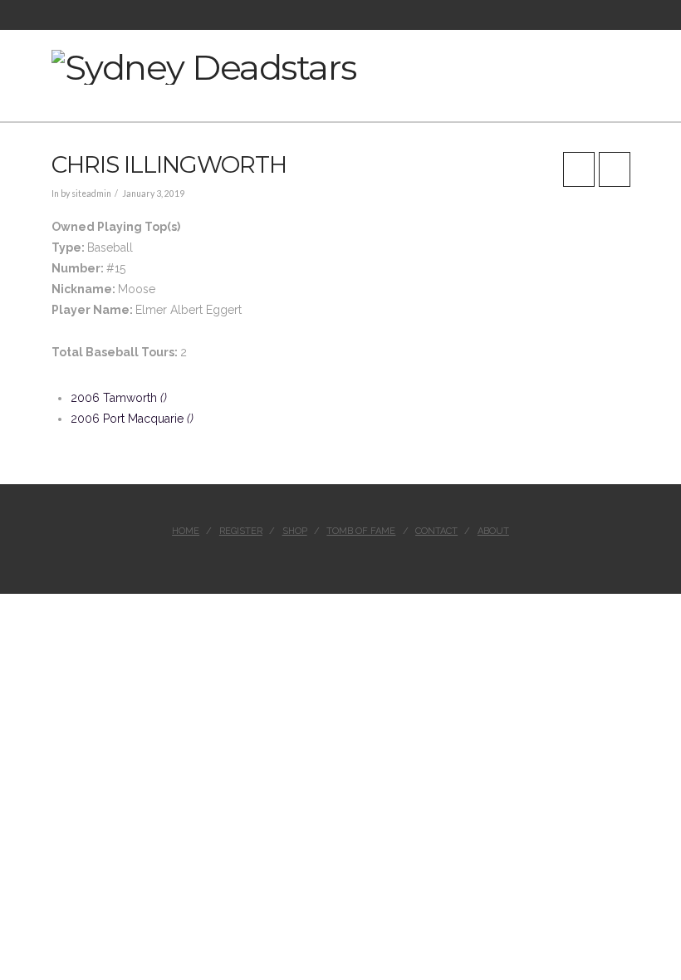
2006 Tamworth (119, 397)
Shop (294, 531)
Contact (436, 531)
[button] (623, 67)
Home (185, 531)
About (493, 531)
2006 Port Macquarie (132, 418)
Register (240, 531)
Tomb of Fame (360, 531)
